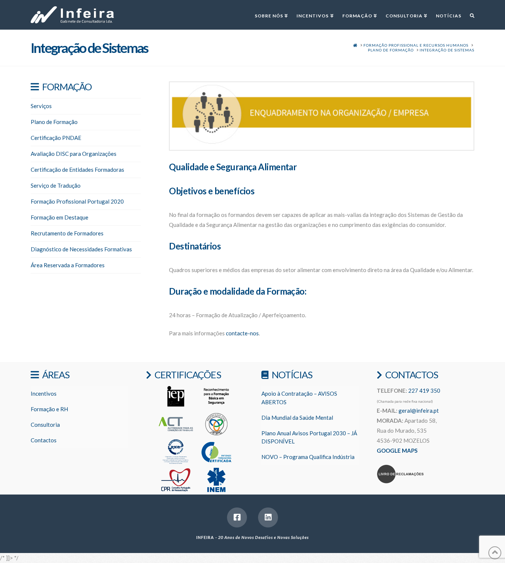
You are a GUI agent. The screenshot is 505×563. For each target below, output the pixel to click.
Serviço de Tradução (56, 185)
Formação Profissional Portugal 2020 (77, 201)
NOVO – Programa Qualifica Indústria (308, 456)
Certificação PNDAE (56, 137)
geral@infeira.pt (419, 410)
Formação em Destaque (59, 217)
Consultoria (45, 424)
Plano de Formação (54, 121)
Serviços (41, 106)
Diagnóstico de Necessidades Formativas (81, 249)
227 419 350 (424, 390)
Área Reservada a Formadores (68, 265)
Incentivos (44, 393)
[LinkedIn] (268, 517)
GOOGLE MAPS (397, 450)
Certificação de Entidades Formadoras (77, 169)
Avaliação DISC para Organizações (73, 153)
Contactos (44, 440)
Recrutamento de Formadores (67, 233)
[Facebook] (237, 517)
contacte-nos (242, 333)
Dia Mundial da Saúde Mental (297, 417)
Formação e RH (49, 409)
